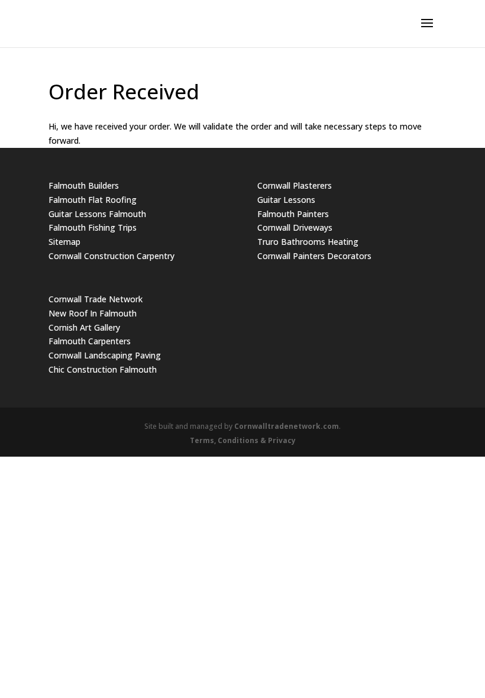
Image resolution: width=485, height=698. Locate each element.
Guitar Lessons (286, 199)
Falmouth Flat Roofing (92, 199)
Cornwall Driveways (294, 227)
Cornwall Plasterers (294, 185)
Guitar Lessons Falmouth (97, 213)
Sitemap (64, 241)
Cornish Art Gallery (84, 327)
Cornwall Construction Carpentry (111, 255)
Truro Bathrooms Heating (307, 241)
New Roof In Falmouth (92, 313)
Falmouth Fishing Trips (92, 227)
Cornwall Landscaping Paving (104, 355)
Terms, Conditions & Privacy (243, 440)
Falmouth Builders (83, 185)
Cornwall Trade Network (95, 299)
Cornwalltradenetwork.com (286, 426)
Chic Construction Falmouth (102, 369)
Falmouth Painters (293, 213)
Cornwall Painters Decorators (314, 255)
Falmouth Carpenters (89, 341)
